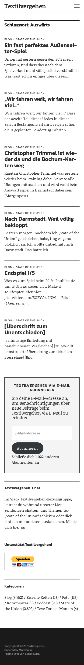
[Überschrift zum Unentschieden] (25, 329)
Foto (66, 597)
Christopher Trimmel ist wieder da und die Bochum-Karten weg (40, 159)
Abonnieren (27, 448)
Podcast (44, 603)
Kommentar (17, 603)
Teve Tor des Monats (55, 608)
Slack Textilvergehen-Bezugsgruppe (40, 499)
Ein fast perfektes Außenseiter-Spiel (40, 48)
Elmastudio (32, 654)
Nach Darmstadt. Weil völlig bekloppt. (39, 222)
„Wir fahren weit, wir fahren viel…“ (38, 102)
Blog (8, 39)
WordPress (25, 650)
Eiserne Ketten (39, 597)
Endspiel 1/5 (19, 273)
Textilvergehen (25, 6)
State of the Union (30, 39)
